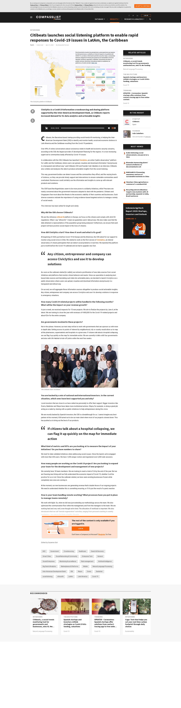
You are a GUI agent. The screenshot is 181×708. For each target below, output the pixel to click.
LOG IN (146, 15)
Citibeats (135, 121)
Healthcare (82, 551)
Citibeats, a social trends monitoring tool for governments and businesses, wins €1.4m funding (136, 63)
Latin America (82, 576)
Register (101, 534)
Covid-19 (95, 576)
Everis (89, 571)
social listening (47, 576)
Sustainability (129, 631)
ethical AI (60, 217)
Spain (32, 45)
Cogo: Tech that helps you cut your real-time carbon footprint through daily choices (136, 623)
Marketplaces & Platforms (69, 566)
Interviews (35, 30)
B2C (44, 551)
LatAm (71, 576)
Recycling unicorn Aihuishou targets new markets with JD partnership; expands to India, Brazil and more (137, 193)
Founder (136, 131)
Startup (136, 119)
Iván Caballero (138, 133)
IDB (72, 571)
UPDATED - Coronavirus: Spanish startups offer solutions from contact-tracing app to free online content (136, 96)
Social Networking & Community (66, 556)
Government (54, 551)
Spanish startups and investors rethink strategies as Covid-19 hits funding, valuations (136, 79)
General (100, 556)
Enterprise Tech (87, 556)
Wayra (80, 571)
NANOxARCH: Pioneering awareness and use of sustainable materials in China (137, 174)
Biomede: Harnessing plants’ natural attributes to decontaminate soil (137, 164)
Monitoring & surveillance (68, 561)
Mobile (85, 566)
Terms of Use (34, 5)
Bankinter (99, 571)
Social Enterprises (49, 561)
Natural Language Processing (102, 566)
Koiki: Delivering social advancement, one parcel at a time (137, 155)
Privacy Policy (44, 5)
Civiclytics (83, 160)
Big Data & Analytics (49, 566)
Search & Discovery (97, 551)
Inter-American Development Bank (54, 571)
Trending (127, 90)
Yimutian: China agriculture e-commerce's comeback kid (137, 183)
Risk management (87, 561)
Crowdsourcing (69, 551)
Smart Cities (47, 556)
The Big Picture (130, 74)
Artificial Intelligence (105, 561)
